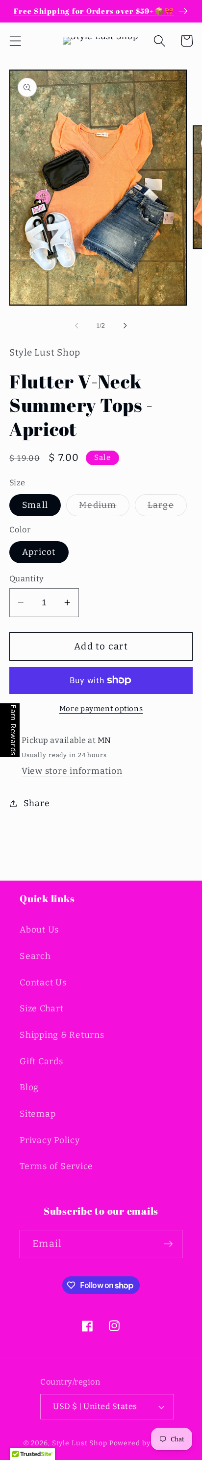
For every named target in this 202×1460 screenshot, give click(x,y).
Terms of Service (56, 1166)
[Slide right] (125, 325)
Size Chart (42, 1009)
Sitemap (37, 1114)
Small (35, 505)
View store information (72, 771)
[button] (15, 40)
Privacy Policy (50, 1140)
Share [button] (37, 803)
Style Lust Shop (79, 1443)
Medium (104, 508)
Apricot (39, 552)
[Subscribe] (168, 1244)
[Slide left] (77, 325)
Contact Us (43, 983)
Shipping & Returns (62, 1035)
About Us (39, 930)
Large (167, 508)
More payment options (101, 708)
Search (35, 956)
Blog (29, 1087)
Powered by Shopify (144, 1443)
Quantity (26, 578)
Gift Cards (41, 1061)
